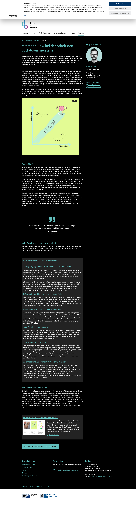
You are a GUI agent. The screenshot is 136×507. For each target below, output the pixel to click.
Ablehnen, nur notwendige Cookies (119, 13)
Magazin (81, 33)
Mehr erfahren (54, 435)
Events (72, 33)
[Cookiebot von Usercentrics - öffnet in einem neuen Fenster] (13, 16)
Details (26, 15)
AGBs (31, 486)
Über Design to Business (29, 476)
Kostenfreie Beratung (60, 33)
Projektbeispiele (44, 33)
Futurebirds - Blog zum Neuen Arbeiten (40, 417)
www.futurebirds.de (94, 87)
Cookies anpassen (119, 8)
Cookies (48, 486)
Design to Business (27, 40)
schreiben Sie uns (94, 85)
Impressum (24, 486)
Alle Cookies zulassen (120, 4)
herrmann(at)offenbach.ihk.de (102, 476)
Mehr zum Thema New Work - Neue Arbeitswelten (40, 446)
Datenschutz (39, 486)
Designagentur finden (29, 33)
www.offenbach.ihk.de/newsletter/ (66, 470)
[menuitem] (28, 40)
